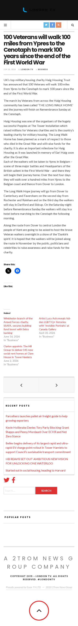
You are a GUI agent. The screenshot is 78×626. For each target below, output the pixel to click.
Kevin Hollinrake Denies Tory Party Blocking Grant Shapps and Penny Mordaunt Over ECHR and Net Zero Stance (37, 432)
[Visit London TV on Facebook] (13, 481)
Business (43, 69)
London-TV (27, 69)
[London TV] (39, 9)
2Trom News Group (62, 587)
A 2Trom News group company (39, 563)
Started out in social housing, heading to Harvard (35, 470)
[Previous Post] (21, 385)
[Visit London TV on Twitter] (6, 481)
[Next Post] (56, 385)
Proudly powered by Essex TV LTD (23, 587)
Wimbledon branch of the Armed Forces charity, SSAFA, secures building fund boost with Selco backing (18, 325)
